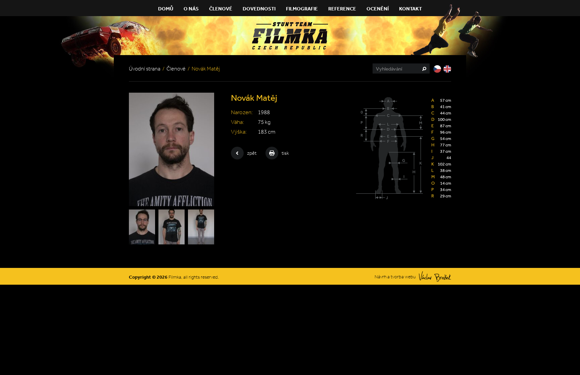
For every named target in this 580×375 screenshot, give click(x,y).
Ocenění (378, 8)
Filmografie (302, 8)
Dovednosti (259, 8)
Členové (220, 8)
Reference (342, 8)
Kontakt (410, 8)
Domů (165, 8)
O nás (191, 8)
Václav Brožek (435, 276)
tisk (285, 153)
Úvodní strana (144, 68)
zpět (251, 153)
